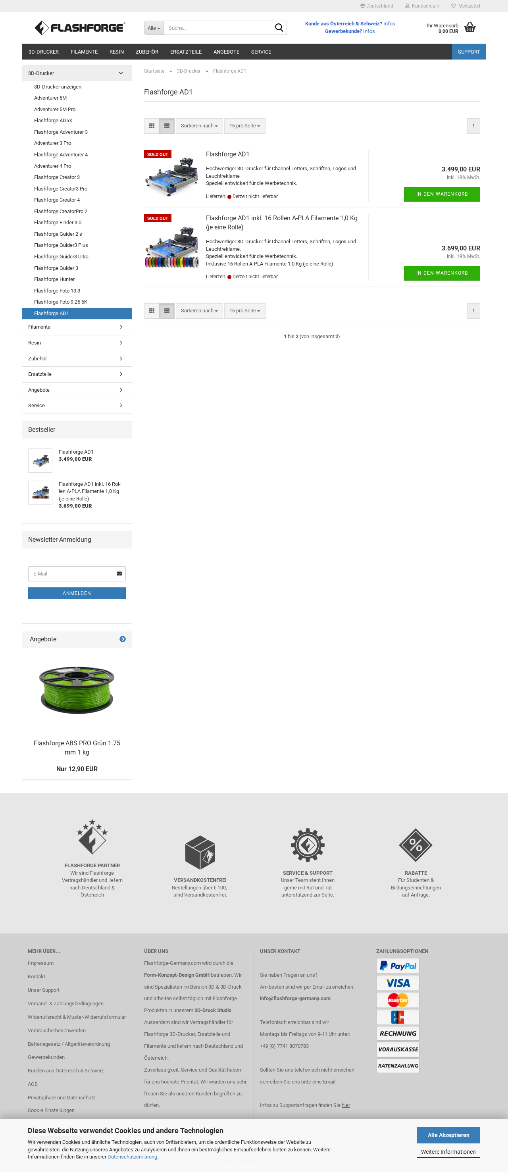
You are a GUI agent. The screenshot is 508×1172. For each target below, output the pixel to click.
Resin (117, 52)
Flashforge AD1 (51, 313)
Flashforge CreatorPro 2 (60, 211)
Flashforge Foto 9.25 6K (60, 302)
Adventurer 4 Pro (52, 166)
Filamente (84, 52)
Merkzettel (468, 6)
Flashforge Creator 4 (57, 200)
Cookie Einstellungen (51, 1110)
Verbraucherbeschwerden (57, 1030)
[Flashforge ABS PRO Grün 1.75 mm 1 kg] (77, 692)
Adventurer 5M (50, 98)
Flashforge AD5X (53, 120)
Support (469, 52)
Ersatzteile (186, 52)
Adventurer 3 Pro (52, 143)
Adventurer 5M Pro (54, 109)
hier (346, 1105)
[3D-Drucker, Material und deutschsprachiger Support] (80, 28)
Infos (389, 24)
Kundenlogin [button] (424, 6)
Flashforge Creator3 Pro (60, 189)
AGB (33, 1084)
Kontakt (36, 977)
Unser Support (44, 990)
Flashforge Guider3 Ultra (61, 257)
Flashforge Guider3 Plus (61, 245)
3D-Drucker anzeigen (57, 87)
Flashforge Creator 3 (57, 177)
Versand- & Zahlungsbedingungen (66, 1003)
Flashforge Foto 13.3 (57, 291)
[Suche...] (279, 28)
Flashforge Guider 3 (56, 268)
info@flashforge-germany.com (295, 998)
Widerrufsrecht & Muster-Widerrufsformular (77, 1017)
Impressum (41, 963)
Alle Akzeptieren (449, 1135)
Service (261, 52)
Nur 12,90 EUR (77, 769)
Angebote (226, 52)
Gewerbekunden (46, 1057)
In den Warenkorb (442, 194)
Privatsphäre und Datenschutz (61, 1098)
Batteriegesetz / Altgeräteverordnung (69, 1044)
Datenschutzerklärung (132, 1157)
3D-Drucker (44, 52)
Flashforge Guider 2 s (58, 234)
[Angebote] (122, 639)
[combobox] (199, 126)
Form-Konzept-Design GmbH (177, 975)
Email (329, 1082)
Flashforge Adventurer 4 (61, 155)
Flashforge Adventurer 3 (61, 132)
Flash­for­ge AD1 (228, 154)
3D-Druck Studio (212, 1010)
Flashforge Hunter (54, 279)
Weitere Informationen (448, 1152)
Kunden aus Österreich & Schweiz (66, 1071)
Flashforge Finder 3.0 (57, 222)
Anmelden (77, 593)
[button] (376, 6)
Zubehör (147, 52)
